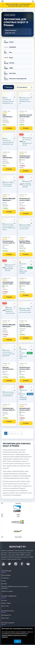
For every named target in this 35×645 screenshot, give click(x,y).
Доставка (4, 583)
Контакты (4, 600)
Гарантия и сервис (7, 591)
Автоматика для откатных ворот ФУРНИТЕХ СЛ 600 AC (25, 156)
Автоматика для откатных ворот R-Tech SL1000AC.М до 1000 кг (8, 242)
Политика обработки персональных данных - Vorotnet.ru (14, 636)
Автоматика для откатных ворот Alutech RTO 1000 (25, 368)
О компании (5, 578)
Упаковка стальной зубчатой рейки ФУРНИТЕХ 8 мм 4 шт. (25, 115)
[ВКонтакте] (28, 564)
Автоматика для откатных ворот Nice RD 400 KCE (24, 199)
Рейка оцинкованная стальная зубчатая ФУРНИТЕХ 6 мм (8, 156)
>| (21, 433)
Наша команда (5, 575)
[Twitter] (9, 564)
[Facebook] (22, 564)
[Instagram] (16, 564)
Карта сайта (5, 606)
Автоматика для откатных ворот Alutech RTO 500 (7, 283)
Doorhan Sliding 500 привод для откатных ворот (8, 325)
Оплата (3, 581)
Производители (6, 615)
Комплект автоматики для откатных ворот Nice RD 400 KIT (7, 368)
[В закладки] (14, 93)
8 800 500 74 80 (10, 33)
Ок (17, 641)
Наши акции (5, 618)
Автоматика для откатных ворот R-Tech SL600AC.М (8, 409)
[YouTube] (3, 564)
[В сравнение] (14, 97)
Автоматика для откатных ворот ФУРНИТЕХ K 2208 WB (25, 409)
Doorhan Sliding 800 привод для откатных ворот (8, 199)
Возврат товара (6, 603)
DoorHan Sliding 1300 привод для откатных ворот (25, 242)
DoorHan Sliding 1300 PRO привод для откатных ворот (25, 325)
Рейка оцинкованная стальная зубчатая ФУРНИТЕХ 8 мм (8, 115)
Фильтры (9, 87)
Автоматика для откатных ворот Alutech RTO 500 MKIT (24, 283)
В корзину (9, 128)
